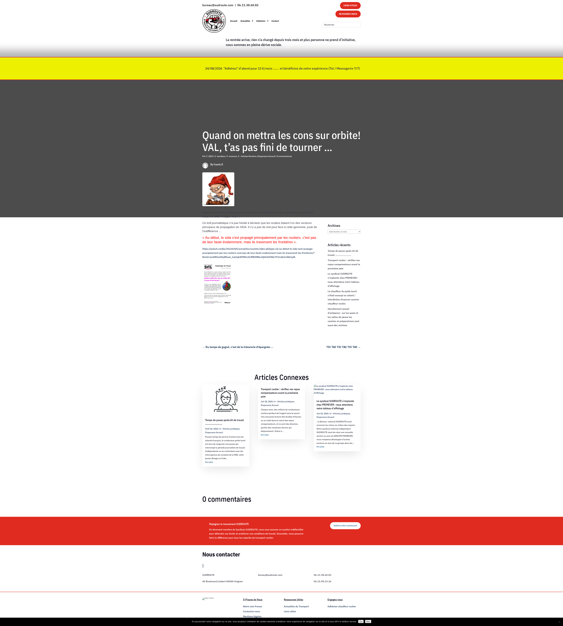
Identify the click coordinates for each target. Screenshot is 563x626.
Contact (275, 21)
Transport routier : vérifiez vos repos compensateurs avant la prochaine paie (344, 264)
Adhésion (260, 21)
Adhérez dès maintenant (345, 525)
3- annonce (231, 156)
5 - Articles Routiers (247, 156)
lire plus (209, 462)
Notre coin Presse (252, 606)
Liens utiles (290, 611)
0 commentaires (284, 156)
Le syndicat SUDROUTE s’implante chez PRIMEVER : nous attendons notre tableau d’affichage (335, 404)
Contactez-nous (251, 611)
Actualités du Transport (296, 606)
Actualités (245, 21)
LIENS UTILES (350, 5)
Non (368, 621)
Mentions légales (252, 616)
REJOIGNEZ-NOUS (348, 14)
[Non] (559, 621)
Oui (360, 621)
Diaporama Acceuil (266, 156)
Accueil (233, 21)
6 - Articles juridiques (230, 428)
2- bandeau (220, 156)
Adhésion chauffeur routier (342, 606)
